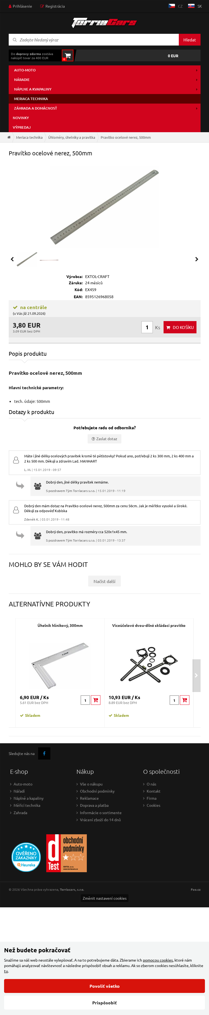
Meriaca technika (31, 98)
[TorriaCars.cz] (9, 137)
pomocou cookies (158, 959)
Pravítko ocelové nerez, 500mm (126, 137)
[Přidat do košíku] (95, 700)
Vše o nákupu (91, 783)
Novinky (21, 117)
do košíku (183, 327)
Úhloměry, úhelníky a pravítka (71, 137)
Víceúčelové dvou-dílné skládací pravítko (149, 625)
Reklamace (89, 798)
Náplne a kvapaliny (32, 89)
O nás (151, 783)
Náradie (22, 79)
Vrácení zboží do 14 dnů (100, 819)
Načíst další (104, 581)
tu (6, 970)
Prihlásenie (22, 6)
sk (200, 6)
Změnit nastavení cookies (105, 898)
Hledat (189, 39)
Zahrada (20, 812)
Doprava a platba (94, 805)
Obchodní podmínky (97, 791)
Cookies (153, 805)
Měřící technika (27, 805)
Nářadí (19, 791)
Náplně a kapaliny (29, 798)
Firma (151, 798)
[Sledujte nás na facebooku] (44, 753)
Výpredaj (22, 127)
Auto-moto (25, 70)
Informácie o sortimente (101, 812)
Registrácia (55, 6)
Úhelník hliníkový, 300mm (60, 625)
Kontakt (154, 791)
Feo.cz (196, 889)
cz (180, 6)
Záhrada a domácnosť (35, 108)
